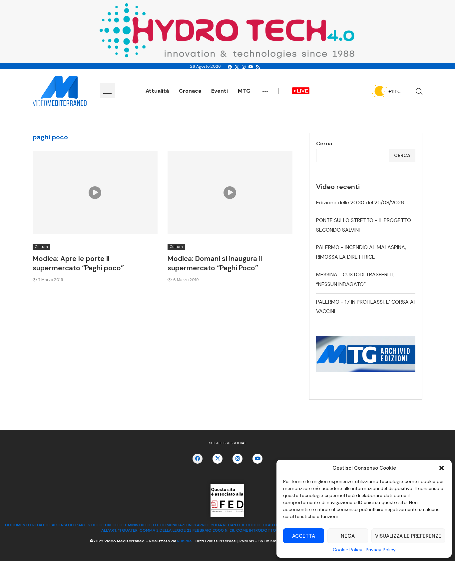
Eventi (219, 90)
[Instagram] (243, 67)
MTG (244, 90)
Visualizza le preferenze (408, 536)
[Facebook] (230, 67)
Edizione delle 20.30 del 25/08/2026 (360, 202)
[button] (441, 468)
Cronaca (190, 90)
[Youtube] (250, 67)
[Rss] (258, 67)
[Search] (419, 91)
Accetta (303, 536)
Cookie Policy (347, 550)
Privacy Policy (381, 550)
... (265, 88)
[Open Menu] (107, 90)
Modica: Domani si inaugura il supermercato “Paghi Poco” (215, 263)
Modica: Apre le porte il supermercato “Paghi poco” (78, 263)
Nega (348, 536)
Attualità (157, 90)
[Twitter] (236, 67)
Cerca (324, 143)
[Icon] (95, 193)
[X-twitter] (218, 459)
